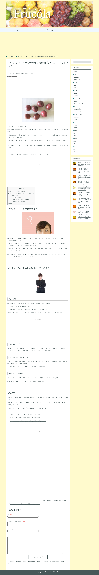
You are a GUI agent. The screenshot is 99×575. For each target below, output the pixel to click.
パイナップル (77, 109)
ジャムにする (14, 195)
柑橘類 (75, 138)
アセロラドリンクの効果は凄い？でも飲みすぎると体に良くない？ (84, 213)
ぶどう (75, 87)
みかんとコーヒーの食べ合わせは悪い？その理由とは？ (84, 207)
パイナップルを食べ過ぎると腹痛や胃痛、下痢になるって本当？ (84, 188)
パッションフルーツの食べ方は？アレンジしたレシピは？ (25, 414)
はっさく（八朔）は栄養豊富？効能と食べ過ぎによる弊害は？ (84, 164)
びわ (75, 85)
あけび (75, 71)
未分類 (75, 130)
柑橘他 (75, 135)
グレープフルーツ (78, 103)
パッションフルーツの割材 (17, 201)
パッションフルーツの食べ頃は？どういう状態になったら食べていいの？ (29, 154)
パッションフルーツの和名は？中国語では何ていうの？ (51, 500)
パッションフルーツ (12, 76)
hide (22, 188)
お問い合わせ (49, 30)
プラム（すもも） (78, 114)
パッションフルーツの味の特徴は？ (17, 191)
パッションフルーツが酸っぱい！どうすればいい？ (21, 193)
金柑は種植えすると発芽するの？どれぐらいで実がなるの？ (84, 194)
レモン (75, 125)
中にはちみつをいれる (16, 197)
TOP (10, 56)
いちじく (76, 77)
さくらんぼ (77, 79)
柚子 (75, 141)
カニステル (77, 98)
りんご (75, 93)
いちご (75, 74)
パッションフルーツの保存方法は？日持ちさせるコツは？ (25, 417)
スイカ (75, 106)
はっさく (76, 82)
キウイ (75, 101)
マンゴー (76, 117)
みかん (75, 90)
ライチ (75, 122)
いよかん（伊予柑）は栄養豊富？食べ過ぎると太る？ (84, 177)
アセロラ (76, 95)
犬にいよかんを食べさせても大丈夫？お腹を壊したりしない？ (84, 183)
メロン (75, 119)
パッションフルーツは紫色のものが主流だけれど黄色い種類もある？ (28, 421)
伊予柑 (75, 127)
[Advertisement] (49, 44)
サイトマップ (20, 30)
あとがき (10, 203)
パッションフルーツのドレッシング (19, 199)
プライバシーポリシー (78, 30)
